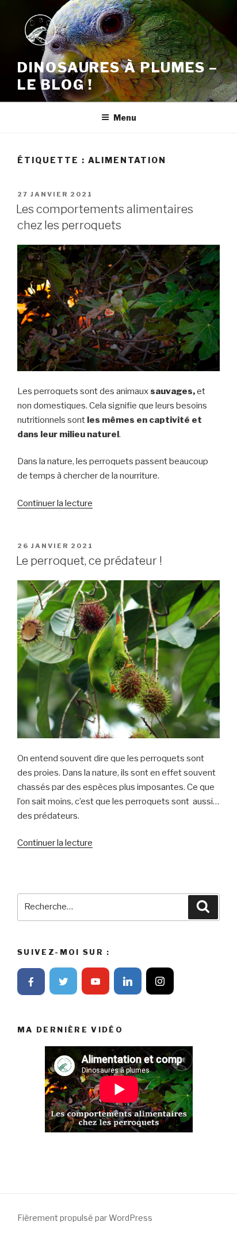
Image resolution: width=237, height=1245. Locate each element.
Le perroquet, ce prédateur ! (89, 561)
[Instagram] (160, 981)
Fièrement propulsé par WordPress (84, 1218)
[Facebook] (31, 982)
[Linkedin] (128, 981)
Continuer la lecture (55, 503)
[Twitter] (63, 981)
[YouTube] (95, 981)
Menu (124, 117)
